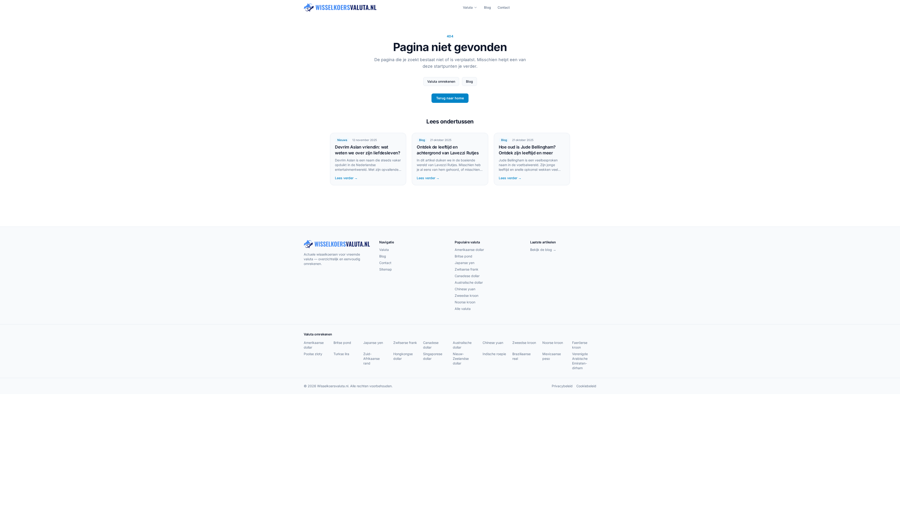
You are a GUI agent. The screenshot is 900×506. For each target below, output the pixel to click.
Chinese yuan (465, 289)
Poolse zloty (313, 354)
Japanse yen (464, 263)
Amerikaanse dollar (469, 250)
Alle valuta (463, 309)
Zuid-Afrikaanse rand (371, 358)
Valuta (468, 7)
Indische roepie (494, 354)
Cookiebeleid (586, 386)
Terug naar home (450, 98)
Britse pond (463, 256)
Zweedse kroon (466, 296)
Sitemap (385, 269)
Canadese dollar (467, 276)
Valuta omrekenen (441, 81)
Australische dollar (469, 282)
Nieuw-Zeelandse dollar (461, 358)
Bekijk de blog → (543, 250)
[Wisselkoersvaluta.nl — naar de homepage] (340, 7)
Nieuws (342, 140)
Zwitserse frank (466, 269)
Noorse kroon (465, 302)
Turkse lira (341, 354)
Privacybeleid (562, 386)
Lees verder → (346, 178)
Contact (504, 7)
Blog (487, 7)
